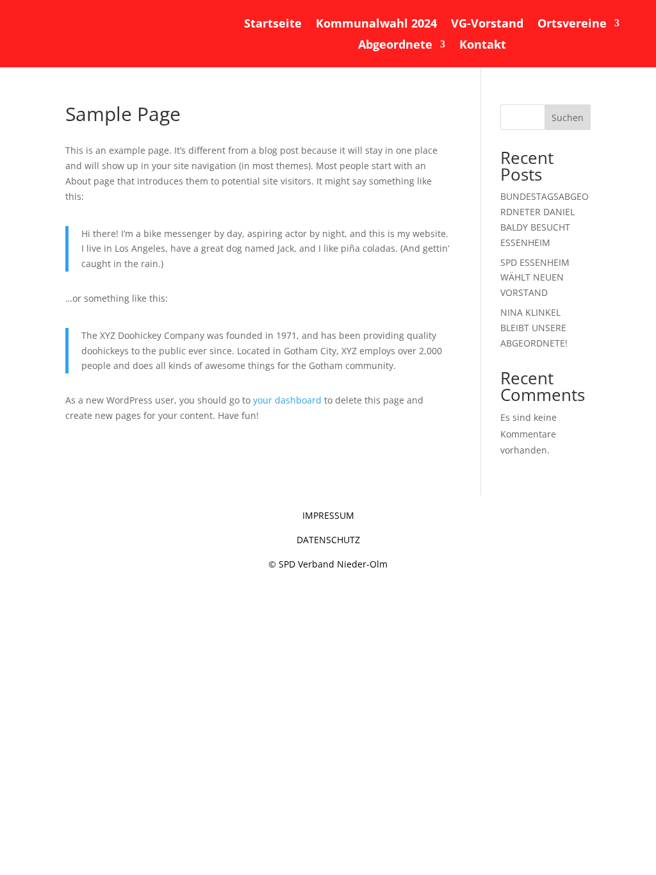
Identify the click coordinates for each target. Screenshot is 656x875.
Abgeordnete (395, 45)
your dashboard (287, 400)
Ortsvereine (572, 24)
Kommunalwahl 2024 (376, 24)
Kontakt (482, 45)
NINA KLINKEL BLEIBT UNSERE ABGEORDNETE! (534, 327)
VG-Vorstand (487, 24)
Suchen (568, 117)
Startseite (273, 24)
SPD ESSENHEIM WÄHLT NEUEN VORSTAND (535, 277)
